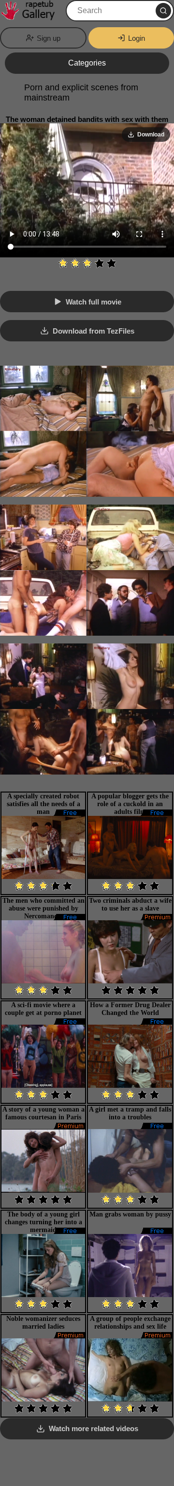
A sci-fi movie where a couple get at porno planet (43, 1008)
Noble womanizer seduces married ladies (43, 1322)
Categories (87, 63)
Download (150, 134)
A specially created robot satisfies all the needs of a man (43, 804)
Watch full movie (93, 302)
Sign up (48, 38)
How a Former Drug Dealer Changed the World (130, 1008)
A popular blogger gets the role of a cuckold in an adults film (130, 804)
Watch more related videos (93, 1428)
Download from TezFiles (93, 331)
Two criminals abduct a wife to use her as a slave (130, 904)
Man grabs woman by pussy (130, 1214)
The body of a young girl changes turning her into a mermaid (43, 1222)
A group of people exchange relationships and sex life (130, 1322)
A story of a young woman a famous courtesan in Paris (43, 1113)
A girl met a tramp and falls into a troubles (130, 1113)
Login (136, 38)
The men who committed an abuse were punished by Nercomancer (43, 908)
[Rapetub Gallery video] (32, 10)
